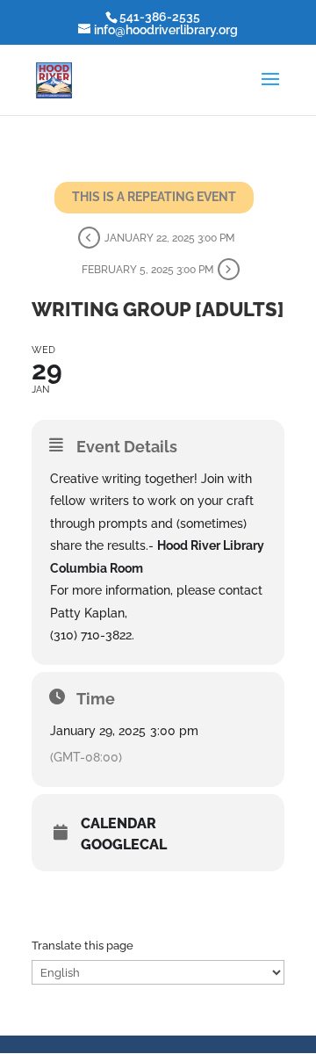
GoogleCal (124, 845)
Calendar (118, 824)
